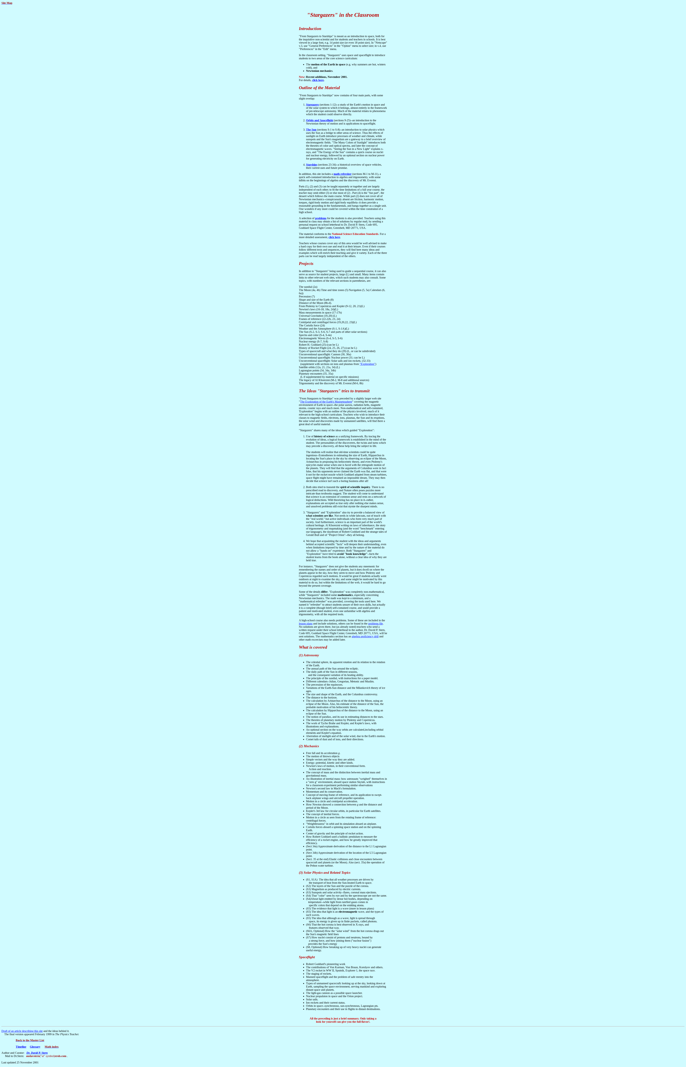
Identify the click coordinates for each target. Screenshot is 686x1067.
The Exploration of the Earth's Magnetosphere (326, 401)
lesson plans (305, 623)
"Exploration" (367, 363)
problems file (375, 623)
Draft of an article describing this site (22, 1031)
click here (318, 80)
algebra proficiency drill (365, 636)
